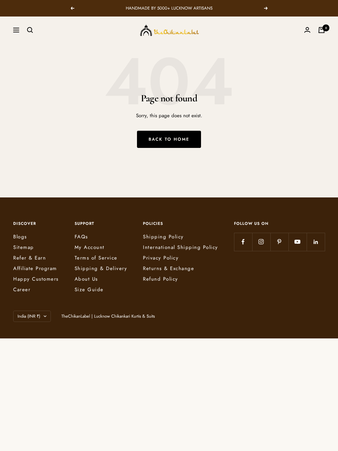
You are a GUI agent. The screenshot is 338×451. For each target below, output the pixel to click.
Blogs (20, 236)
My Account (90, 247)
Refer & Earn (29, 257)
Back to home (169, 139)
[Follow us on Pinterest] (279, 242)
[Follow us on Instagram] (261, 242)
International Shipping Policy (180, 247)
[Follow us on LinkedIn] (316, 242)
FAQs (81, 236)
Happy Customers (36, 279)
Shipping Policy (163, 236)
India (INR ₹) (28, 316)
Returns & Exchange (168, 268)
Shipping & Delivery (101, 268)
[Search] (30, 30)
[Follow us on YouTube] (297, 242)
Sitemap (23, 247)
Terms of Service (96, 257)
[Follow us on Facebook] (243, 242)
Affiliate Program (35, 268)
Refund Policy (160, 279)
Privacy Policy (161, 257)
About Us (86, 279)
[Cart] (321, 30)
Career (21, 289)
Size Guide (89, 289)
